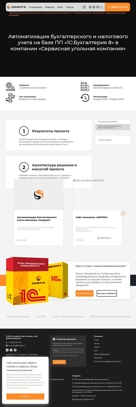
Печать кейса (104, 140)
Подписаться (59, 362)
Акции (96, 343)
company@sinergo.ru (17, 345)
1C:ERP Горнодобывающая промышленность (90, 379)
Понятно (25, 396)
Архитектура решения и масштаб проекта (109, 127)
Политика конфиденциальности (107, 361)
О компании (35, 7)
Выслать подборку (106, 293)
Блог (60, 7)
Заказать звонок (84, 293)
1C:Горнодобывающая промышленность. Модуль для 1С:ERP (97, 383)
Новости (49, 7)
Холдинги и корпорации (32, 99)
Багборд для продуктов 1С (83, 399)
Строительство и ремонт (33, 87)
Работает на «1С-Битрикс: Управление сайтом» (21, 356)
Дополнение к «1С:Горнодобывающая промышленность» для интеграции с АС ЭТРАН (97, 391)
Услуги (70, 7)
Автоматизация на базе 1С (107, 87)
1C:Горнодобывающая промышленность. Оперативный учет (96, 387)
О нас (96, 340)
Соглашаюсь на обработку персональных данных (67, 355)
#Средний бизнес (46, 227)
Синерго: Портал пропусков (84, 396)
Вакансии (98, 358)
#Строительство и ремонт (28, 227)
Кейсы (96, 347)
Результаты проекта (107, 122)
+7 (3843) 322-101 (15, 342)
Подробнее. (23, 388)
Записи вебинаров (102, 354)
